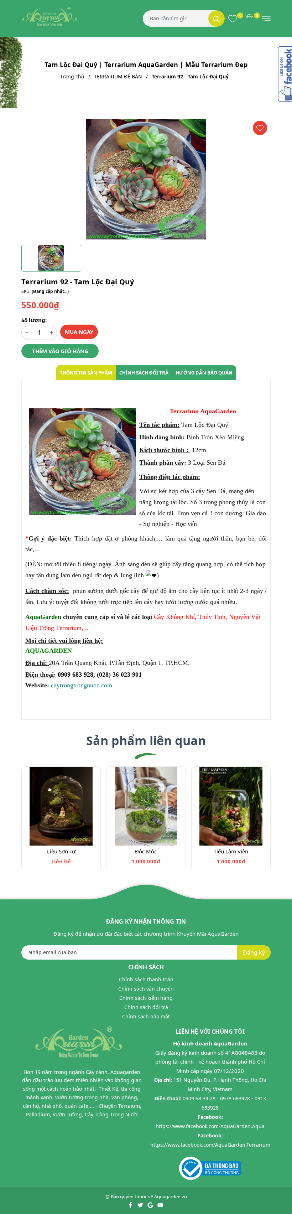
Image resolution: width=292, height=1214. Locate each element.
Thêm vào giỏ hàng (60, 351)
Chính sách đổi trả (146, 1007)
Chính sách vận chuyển (146, 988)
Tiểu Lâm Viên (231, 851)
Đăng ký (254, 952)
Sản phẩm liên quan (146, 740)
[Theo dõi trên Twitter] (141, 1204)
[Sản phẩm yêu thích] (232, 18)
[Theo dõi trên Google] (151, 1204)
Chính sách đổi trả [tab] (143, 373)
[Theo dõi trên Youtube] (160, 1204)
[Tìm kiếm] (216, 18)
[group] (146, 179)
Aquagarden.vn (170, 1196)
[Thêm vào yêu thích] (260, 128)
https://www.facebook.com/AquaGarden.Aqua (210, 1126)
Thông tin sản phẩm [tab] (86, 373)
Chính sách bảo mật (146, 1016)
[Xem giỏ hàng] (249, 18)
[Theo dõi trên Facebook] (131, 1204)
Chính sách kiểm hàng (146, 998)
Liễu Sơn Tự (61, 851)
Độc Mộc (146, 851)
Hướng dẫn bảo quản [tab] (204, 373)
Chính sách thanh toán (146, 979)
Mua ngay (79, 331)
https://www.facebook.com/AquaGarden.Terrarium (210, 1144)
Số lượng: (34, 320)
